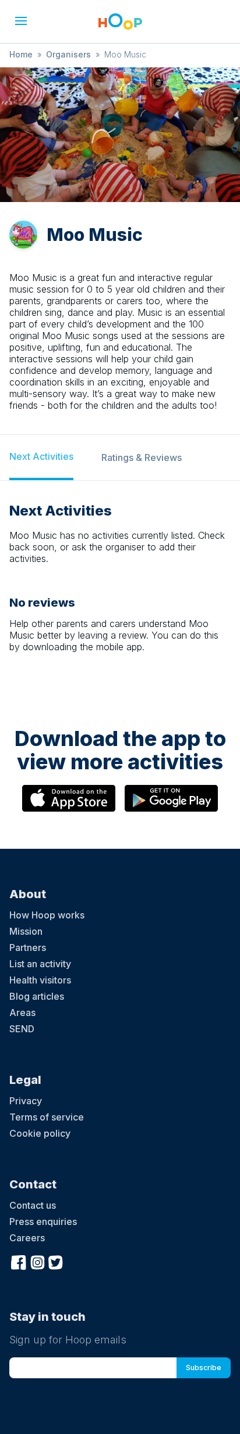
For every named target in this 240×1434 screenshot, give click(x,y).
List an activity (40, 964)
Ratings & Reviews (141, 457)
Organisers (68, 54)
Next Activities (41, 456)
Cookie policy (39, 1133)
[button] (21, 21)
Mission (26, 931)
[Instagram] (37, 1261)
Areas (22, 1012)
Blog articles (36, 996)
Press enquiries (43, 1221)
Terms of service (46, 1117)
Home (21, 54)
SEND (21, 1029)
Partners (27, 947)
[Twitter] (56, 1261)
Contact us (32, 1205)
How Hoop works (46, 915)
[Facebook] (18, 1261)
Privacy (25, 1101)
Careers (27, 1238)
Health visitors (40, 980)
